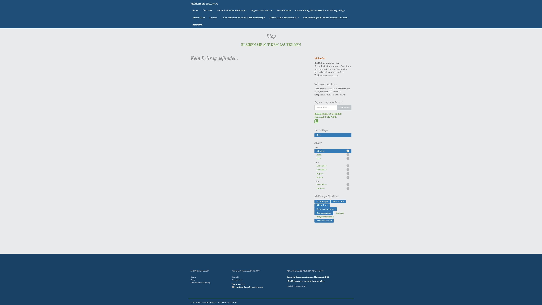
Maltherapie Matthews (204, 3)
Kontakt (235, 277)
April (332, 155)
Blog (192, 280)
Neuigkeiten (237, 280)
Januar (332, 177)
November (332, 170)
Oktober (332, 151)
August (332, 173)
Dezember (332, 166)
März (332, 158)
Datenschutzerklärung (201, 283)
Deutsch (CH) (300, 286)
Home (193, 277)
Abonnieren (344, 107)
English (290, 286)
